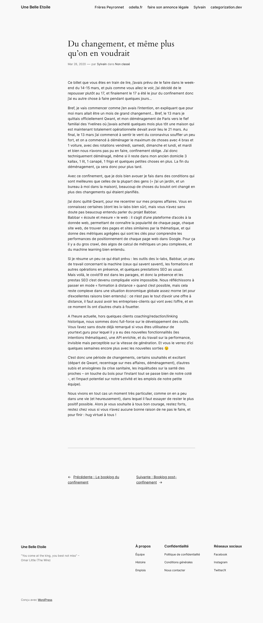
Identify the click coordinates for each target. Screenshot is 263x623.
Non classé (122, 64)
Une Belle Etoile (35, 7)
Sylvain (102, 64)
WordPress (45, 599)
